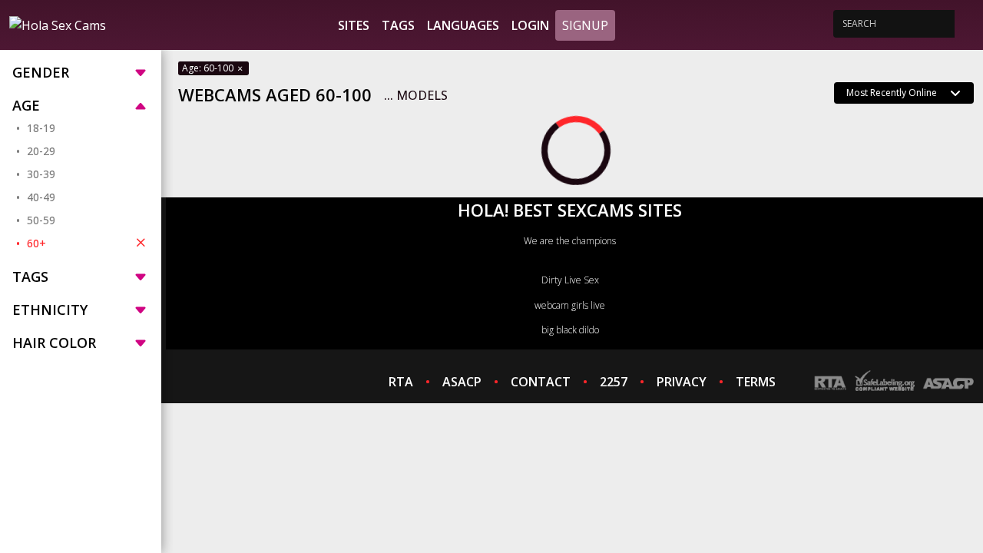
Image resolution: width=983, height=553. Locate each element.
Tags (398, 25)
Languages (463, 25)
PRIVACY (682, 381)
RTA (401, 381)
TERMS (756, 381)
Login (530, 25)
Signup (585, 25)
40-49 (41, 197)
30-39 (41, 174)
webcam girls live (570, 305)
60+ (36, 243)
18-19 (41, 128)
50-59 (41, 220)
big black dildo (570, 329)
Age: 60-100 (209, 68)
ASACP (462, 381)
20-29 (41, 151)
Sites (353, 25)
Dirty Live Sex (570, 279)
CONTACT (541, 381)
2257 (613, 381)
